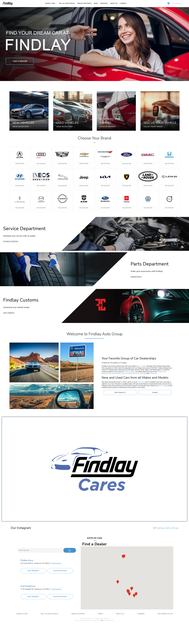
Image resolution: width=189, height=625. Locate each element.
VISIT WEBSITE (33, 571)
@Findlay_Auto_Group (165, 528)
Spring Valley (116, 373)
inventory (141, 382)
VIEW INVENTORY (19, 163)
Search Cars (50, 3)
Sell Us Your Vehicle (67, 3)
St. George (141, 373)
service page (162, 386)
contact (155, 392)
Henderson (153, 373)
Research (104, 3)
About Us (113, 3)
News (96, 3)
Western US (161, 372)
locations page (129, 372)
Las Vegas (142, 366)
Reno (135, 373)
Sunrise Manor (127, 373)
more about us (119, 392)
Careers (123, 3)
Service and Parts (84, 3)
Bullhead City (106, 373)
